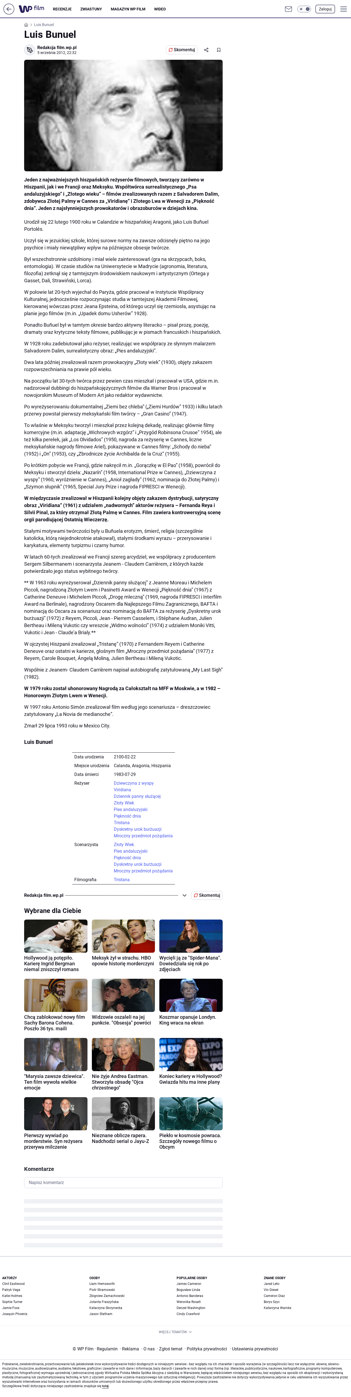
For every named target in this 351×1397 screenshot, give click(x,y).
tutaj (105, 1386)
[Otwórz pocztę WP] (288, 9)
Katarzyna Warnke (277, 1308)
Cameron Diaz (274, 1296)
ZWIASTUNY (91, 9)
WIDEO (160, 9)
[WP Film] (36, 9)
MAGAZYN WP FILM (128, 9)
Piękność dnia (127, 816)
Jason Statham (100, 1314)
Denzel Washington (191, 1308)
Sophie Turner (12, 1302)
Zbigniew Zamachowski (106, 1296)
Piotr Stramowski (102, 1290)
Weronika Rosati (189, 1302)
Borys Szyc (272, 1302)
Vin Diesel (271, 1290)
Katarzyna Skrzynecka (105, 1308)
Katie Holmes (12, 1296)
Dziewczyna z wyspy (134, 783)
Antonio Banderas (190, 1296)
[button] (304, 9)
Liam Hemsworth (102, 1284)
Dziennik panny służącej (137, 796)
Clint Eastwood (13, 1284)
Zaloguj (325, 9)
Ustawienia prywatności (254, 1349)
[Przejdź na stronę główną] (9, 13)
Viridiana (122, 789)
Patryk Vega (11, 1290)
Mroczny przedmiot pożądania (143, 835)
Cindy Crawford (188, 1314)
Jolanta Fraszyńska (104, 1302)
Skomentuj (184, 49)
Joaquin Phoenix (14, 1314)
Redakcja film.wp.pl (57, 47)
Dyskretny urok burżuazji (138, 829)
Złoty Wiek (124, 803)
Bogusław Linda (188, 1290)
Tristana (122, 822)
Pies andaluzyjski (131, 809)
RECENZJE (62, 9)
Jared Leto (271, 1284)
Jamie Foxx (10, 1308)
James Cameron (189, 1284)
